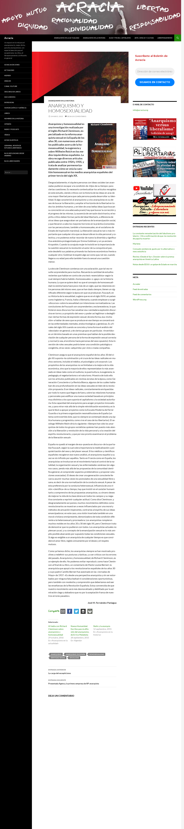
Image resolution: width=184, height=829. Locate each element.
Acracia (8, 37)
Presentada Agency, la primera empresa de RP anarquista (73, 682)
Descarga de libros (12, 92)
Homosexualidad (96, 654)
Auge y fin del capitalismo (120, 38)
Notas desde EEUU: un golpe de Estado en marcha (155, 264)
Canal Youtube (10, 86)
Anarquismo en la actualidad (66, 38)
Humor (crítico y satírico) (15, 108)
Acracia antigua (11, 140)
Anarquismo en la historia (94, 38)
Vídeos (7, 135)
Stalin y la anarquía (101, 626)
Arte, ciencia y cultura (144, 38)
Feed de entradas (140, 289)
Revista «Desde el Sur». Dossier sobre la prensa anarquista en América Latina (153, 257)
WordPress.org (139, 299)
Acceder (136, 284)
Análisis (7, 81)
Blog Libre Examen (12, 161)
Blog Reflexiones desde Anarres (14, 154)
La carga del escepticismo (59, 671)
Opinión (7, 124)
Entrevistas (9, 102)
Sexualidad (74, 658)
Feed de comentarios (142, 294)
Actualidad (9, 70)
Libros (7, 113)
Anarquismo (56, 654)
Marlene (136, 243)
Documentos (9, 97)
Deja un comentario (76, 116)
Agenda (7, 75)
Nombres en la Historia (14, 118)
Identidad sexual (58, 658)
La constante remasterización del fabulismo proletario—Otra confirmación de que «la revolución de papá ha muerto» (154, 236)
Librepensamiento (164, 38)
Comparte (54, 611)
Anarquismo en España (75, 654)
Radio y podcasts (11, 129)
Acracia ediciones (12, 65)
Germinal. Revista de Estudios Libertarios (13, 147)
